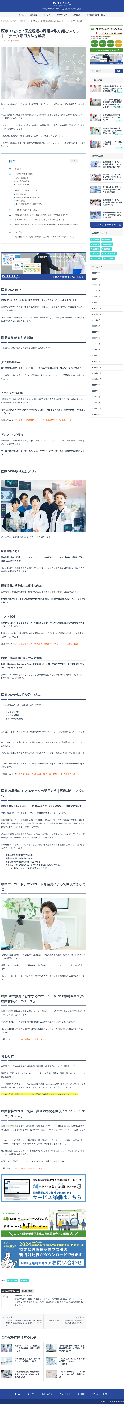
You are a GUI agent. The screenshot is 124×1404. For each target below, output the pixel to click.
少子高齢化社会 (22, 178)
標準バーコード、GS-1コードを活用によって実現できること (39, 220)
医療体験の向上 (22, 194)
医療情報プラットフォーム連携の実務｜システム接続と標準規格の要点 (112, 164)
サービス (30, 1394)
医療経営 (33, 15)
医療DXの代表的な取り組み (26, 210)
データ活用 (13, 1280)
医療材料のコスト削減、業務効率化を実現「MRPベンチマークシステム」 (45, 237)
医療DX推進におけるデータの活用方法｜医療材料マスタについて (41, 215)
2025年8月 (96, 326)
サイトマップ (65, 1394)
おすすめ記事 (62, 15)
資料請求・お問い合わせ (96, 15)
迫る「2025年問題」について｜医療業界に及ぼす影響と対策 (45, 420)
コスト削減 (20, 201)
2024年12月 (96, 367)
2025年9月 (96, 320)
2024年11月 (96, 373)
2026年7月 (96, 273)
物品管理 (96, 244)
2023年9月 (96, 414)
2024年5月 (96, 385)
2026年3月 (96, 291)
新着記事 (77, 15)
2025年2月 (96, 361)
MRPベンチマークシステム (32, 1168)
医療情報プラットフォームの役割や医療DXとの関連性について (112, 202)
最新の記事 (28, 1291)
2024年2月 (96, 403)
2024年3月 (96, 397)
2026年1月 (96, 297)
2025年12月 (96, 302)
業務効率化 (108, 244)
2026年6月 (96, 279)
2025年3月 (96, 356)
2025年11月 (96, 308)
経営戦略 (107, 239)
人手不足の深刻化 (23, 181)
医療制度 (107, 249)
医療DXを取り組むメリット (26, 190)
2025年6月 (96, 338)
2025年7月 (96, 332)
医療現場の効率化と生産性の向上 (29, 197)
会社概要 (81, 1394)
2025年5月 (96, 344)
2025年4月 (96, 350)
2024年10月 (96, 379)
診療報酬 (96, 239)
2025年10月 (96, 314)
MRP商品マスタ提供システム (33, 1039)
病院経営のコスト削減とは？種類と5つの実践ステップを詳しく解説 (48, 644)
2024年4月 (96, 391)
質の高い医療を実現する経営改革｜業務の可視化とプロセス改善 (112, 189)
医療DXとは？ (20, 169)
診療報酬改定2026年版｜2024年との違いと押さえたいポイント (112, 118)
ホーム (21, 15)
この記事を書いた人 (12, 1291)
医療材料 (96, 249)
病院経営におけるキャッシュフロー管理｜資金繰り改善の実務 (112, 177)
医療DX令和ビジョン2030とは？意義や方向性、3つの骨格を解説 (47, 774)
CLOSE (74, 160)
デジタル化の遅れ (23, 184)
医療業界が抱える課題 (24, 174)
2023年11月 (96, 409)
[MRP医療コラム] (62, 4)
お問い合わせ (47, 1394)
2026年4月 (96, 285)
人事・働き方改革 (109, 254)
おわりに (18, 232)
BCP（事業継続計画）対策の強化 (29, 204)
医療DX (25, 1280)
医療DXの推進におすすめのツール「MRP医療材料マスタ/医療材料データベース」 (46, 225)
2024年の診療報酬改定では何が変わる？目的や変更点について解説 (112, 131)
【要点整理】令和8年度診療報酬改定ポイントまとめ (113, 145)
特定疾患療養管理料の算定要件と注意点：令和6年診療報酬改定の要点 (113, 89)
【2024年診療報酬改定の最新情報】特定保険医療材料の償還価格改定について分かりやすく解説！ (24, 1321)
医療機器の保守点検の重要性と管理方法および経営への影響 (112, 215)
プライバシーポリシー (100, 1394)
